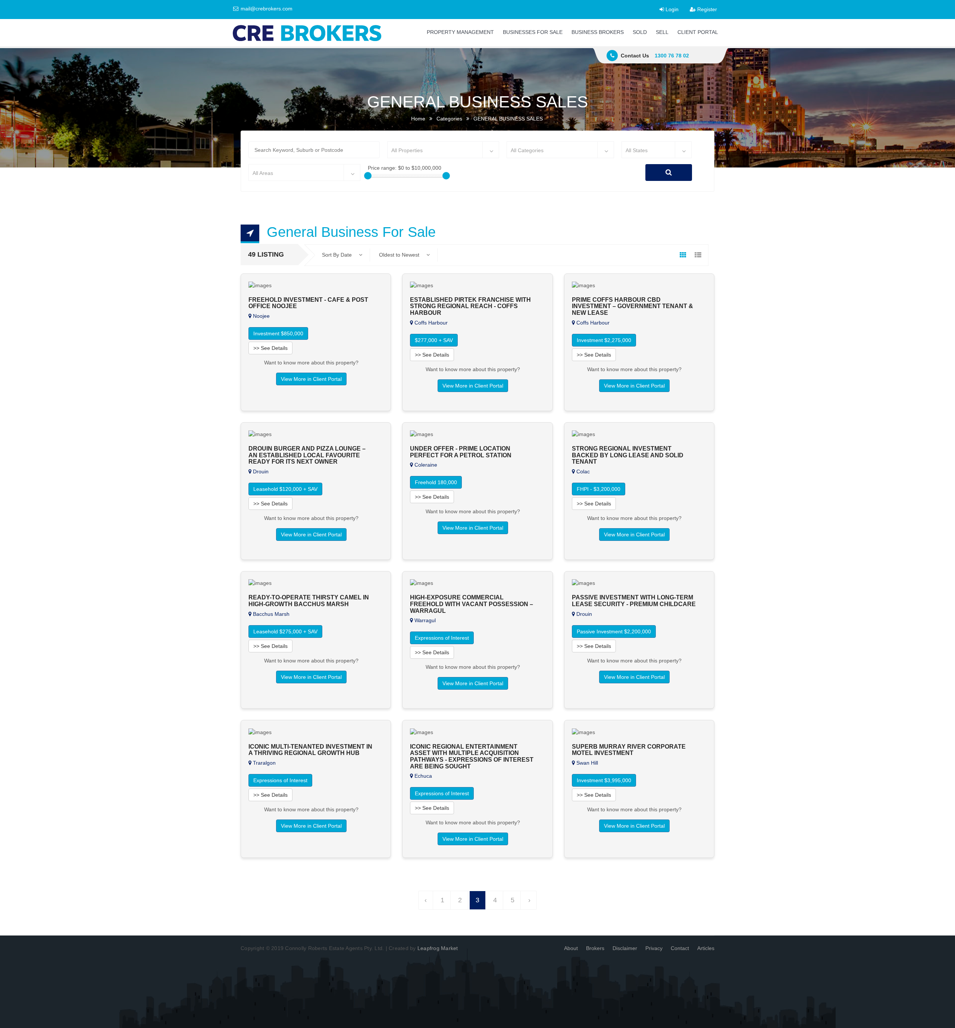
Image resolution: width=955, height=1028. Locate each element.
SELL (662, 32)
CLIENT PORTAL (697, 32)
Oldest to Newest (400, 255)
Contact (680, 948)
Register (706, 9)
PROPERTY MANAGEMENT (460, 32)
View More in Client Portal (311, 379)
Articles (705, 948)
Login (671, 9)
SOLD (640, 32)
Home (418, 119)
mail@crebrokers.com (265, 9)
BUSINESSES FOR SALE (533, 32)
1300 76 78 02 (672, 56)
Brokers (595, 948)
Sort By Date (337, 255)
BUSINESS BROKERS (598, 32)
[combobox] (443, 150)
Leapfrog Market (437, 948)
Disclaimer (625, 948)
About (571, 948)
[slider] (368, 175)
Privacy (654, 948)
